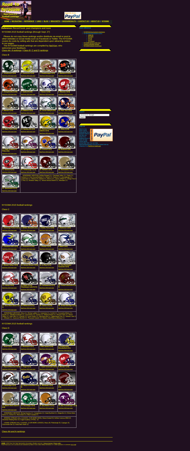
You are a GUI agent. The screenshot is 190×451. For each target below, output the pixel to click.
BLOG (46, 21)
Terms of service (48, 443)
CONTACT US (83, 21)
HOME (6, 21)
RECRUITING (17, 21)
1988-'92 (90, 35)
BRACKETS (55, 21)
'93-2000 (90, 36)
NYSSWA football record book (92, 46)
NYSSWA (105, 21)
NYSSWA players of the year (92, 43)
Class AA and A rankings (13, 431)
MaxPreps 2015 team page (9, 75)
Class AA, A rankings (12, 50)
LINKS (39, 21)
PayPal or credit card (94, 146)
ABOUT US (95, 21)
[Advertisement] (72, 6)
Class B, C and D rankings (35, 50)
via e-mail (73, 444)
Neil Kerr (53, 46)
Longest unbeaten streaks (91, 44)
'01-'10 (90, 38)
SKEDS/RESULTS (69, 21)
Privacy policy (57, 443)
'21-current (91, 41)
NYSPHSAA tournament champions (94, 32)
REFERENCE (29, 21)
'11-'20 (90, 40)
